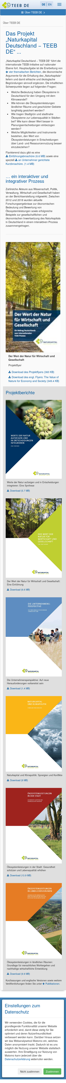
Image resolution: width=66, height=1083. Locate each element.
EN (50, 4)
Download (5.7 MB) (20, 490)
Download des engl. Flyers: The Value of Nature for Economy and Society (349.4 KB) (33, 379)
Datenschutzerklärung (17, 1059)
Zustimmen (52, 1071)
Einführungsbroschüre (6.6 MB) (27, 156)
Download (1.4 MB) (20, 688)
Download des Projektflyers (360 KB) (33, 372)
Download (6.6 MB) (20, 589)
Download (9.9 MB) (20, 973)
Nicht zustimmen (29, 1071)
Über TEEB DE (34, 12)
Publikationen (52, 983)
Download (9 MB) (19, 780)
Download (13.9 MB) (20, 875)
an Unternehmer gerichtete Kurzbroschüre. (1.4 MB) (28, 162)
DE (43, 4)
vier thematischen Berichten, (25, 72)
